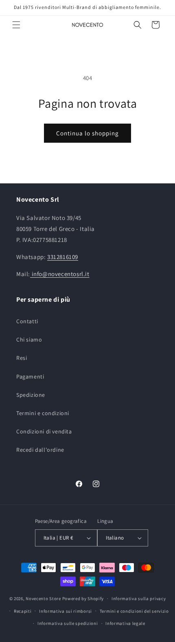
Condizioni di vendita (44, 431)
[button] (16, 25)
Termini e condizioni (42, 413)
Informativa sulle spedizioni (67, 623)
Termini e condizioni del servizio (134, 611)
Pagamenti (30, 376)
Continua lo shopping (87, 133)
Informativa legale (125, 623)
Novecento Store (44, 598)
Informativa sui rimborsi (65, 611)
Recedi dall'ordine (40, 449)
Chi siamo (29, 339)
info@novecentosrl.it (60, 274)
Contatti (27, 321)
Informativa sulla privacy (139, 598)
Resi (21, 357)
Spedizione (30, 394)
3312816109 (62, 257)
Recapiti (23, 611)
